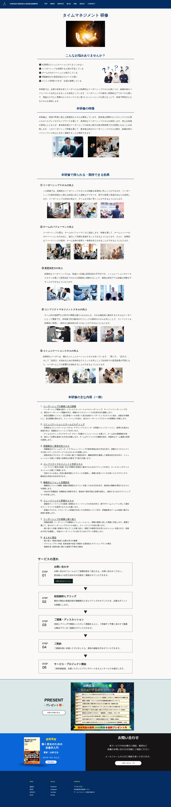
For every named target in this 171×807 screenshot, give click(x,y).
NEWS (31, 789)
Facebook (54, 786)
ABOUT (32, 786)
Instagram (54, 789)
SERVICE (32, 792)
